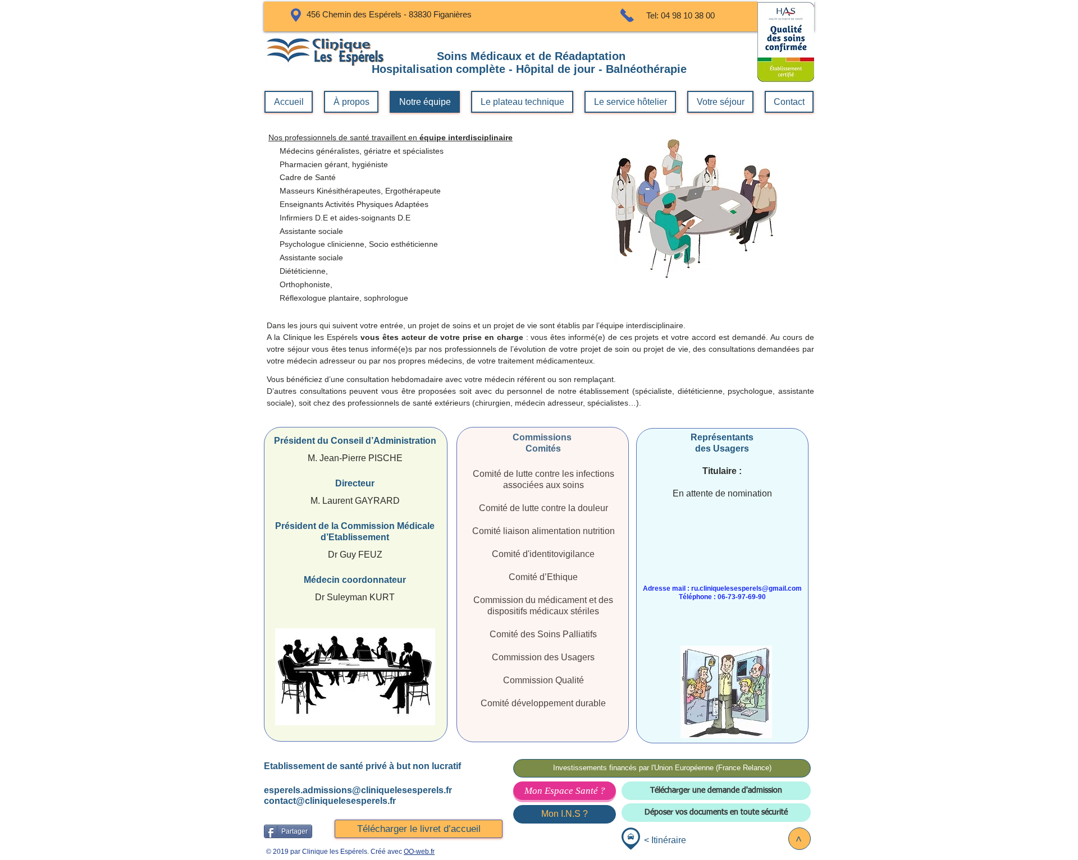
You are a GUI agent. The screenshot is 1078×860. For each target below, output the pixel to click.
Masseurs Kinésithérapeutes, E (329, 190)
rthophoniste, (310, 284)
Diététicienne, (304, 270)
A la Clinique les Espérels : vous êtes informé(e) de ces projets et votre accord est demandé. (518, 337)
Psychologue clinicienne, (318, 244)
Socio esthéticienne (403, 244)
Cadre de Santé (302, 177)
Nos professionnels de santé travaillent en (390, 137)
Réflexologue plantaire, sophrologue (344, 297)
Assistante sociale (311, 257)
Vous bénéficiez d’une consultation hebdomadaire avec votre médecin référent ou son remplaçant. (441, 379)
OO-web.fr (419, 852)
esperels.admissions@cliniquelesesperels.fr (358, 790)
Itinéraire (668, 840)
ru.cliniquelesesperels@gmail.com (746, 588)
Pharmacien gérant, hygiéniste (334, 164)
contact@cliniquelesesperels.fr (330, 801)
